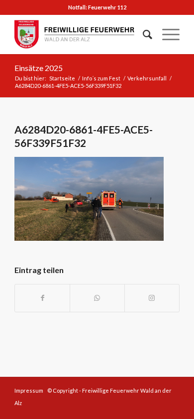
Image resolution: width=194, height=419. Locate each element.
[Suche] (142, 34)
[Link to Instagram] (152, 298)
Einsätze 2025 (38, 67)
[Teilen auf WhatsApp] (97, 298)
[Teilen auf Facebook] (42, 298)
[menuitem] (142, 34)
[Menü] (166, 34)
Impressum (28, 390)
